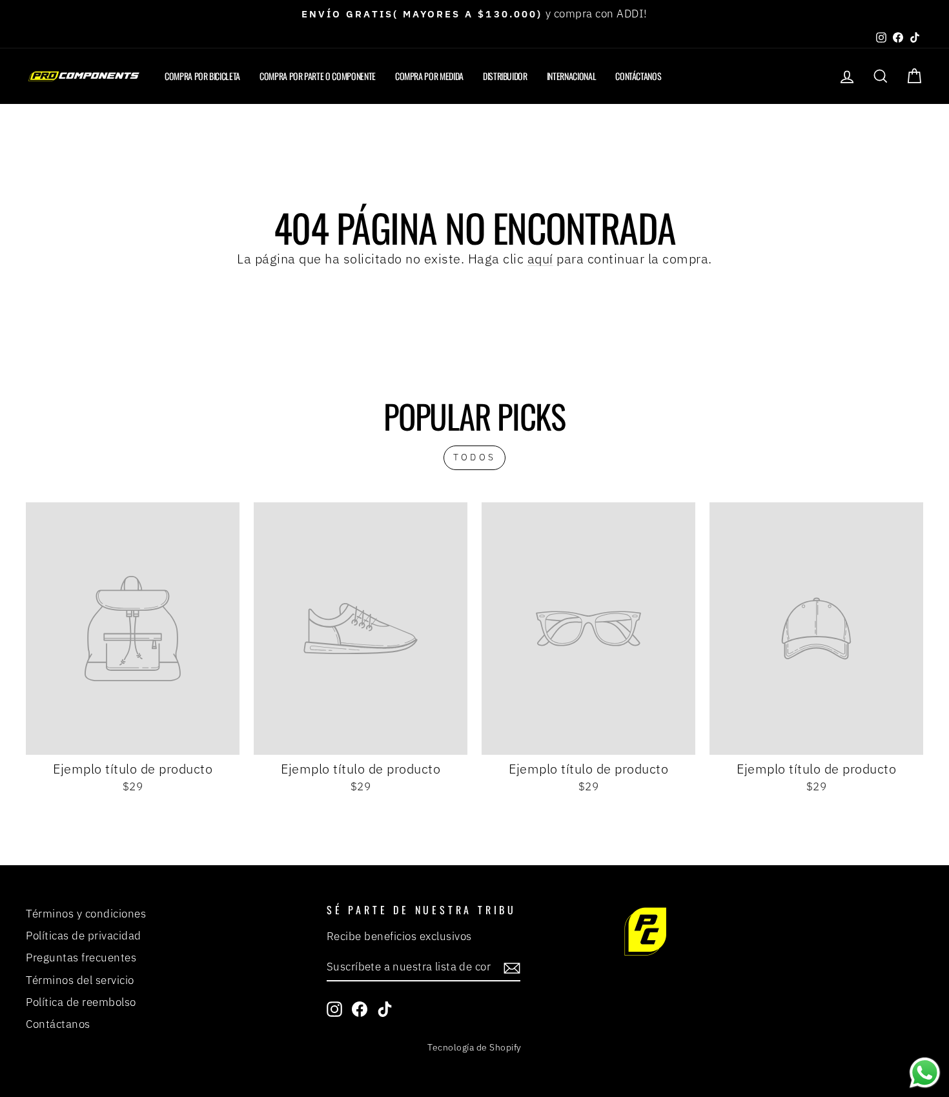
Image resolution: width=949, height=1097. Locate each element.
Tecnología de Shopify (474, 1047)
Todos (474, 457)
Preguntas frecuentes (81, 957)
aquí (540, 258)
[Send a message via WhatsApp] (925, 1073)
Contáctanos (638, 76)
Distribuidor (505, 76)
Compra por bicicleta (202, 76)
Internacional (571, 76)
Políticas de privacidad (83, 935)
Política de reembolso (81, 1002)
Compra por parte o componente (318, 76)
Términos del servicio (80, 980)
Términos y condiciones (86, 914)
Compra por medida (429, 76)
